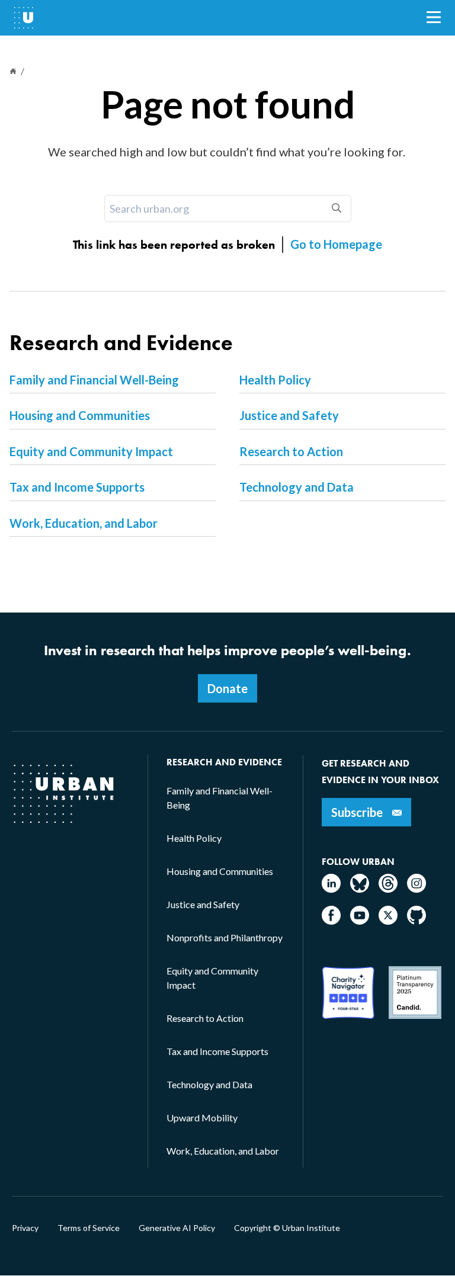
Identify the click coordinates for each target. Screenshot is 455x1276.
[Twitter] (388, 920)
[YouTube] (359, 920)
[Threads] (388, 889)
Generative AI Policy (177, 1228)
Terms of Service (88, 1228)
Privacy (25, 1228)
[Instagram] (416, 889)
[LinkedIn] (331, 889)
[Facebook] (331, 920)
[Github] (416, 920)
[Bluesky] (359, 889)
